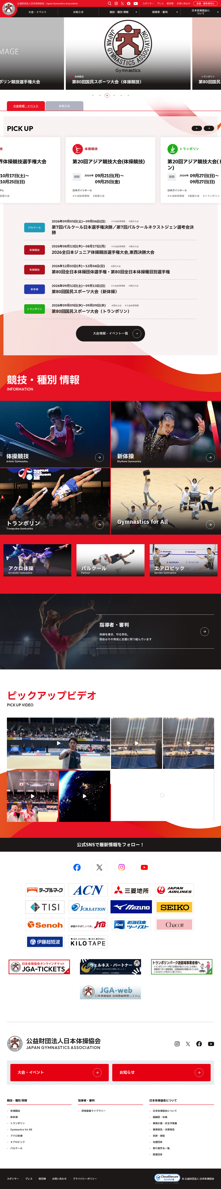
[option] (110, 53)
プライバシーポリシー (85, 1179)
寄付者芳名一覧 (161, 1148)
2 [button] (100, 95)
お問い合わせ (183, 3)
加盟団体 (157, 1142)
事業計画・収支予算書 (165, 1123)
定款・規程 (159, 1136)
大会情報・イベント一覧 (110, 333)
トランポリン (17, 1123)
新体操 (14, 1117)
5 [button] (121, 95)
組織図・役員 (160, 1117)
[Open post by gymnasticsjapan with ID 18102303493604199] (162, 795)
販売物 (170, 3)
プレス (160, 3)
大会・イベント (37, 12)
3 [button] (107, 95)
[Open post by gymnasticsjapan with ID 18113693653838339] (136, 743)
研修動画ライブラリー (93, 1111)
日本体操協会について (165, 1111)
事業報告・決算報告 (164, 1129)
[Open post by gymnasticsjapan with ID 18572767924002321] (58, 743)
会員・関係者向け (205, 3)
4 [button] (114, 95)
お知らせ (78, 12)
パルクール (16, 1148)
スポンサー (148, 3)
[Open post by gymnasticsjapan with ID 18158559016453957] (188, 743)
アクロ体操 (16, 1136)
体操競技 (15, 1111)
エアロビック (17, 1142)
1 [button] (93, 95)
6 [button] (128, 95)
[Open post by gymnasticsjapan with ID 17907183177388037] (84, 796)
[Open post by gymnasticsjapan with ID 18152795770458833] (32, 796)
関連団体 (157, 1154)
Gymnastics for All (21, 1129)
